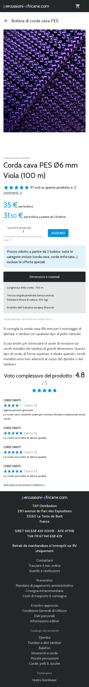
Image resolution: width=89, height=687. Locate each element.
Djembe (45, 637)
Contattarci (44, 560)
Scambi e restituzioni (44, 571)
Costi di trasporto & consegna (45, 596)
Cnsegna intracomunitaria (44, 591)
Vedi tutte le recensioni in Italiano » (24, 484)
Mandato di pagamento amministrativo (44, 585)
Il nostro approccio (44, 605)
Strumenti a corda (44, 653)
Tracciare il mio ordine (45, 566)
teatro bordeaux (44, 680)
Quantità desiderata (18, 227)
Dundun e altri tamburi (44, 643)
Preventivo (44, 580)
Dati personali (44, 616)
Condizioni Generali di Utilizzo (44, 611)
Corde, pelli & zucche (44, 663)
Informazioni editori (44, 621)
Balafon (44, 648)
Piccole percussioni (45, 658)
